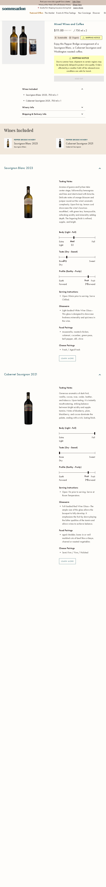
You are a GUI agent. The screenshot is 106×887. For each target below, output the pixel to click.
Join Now (77, 1)
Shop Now (77, 4)
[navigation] (14, 13)
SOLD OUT (79, 78)
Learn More (78, 7)
